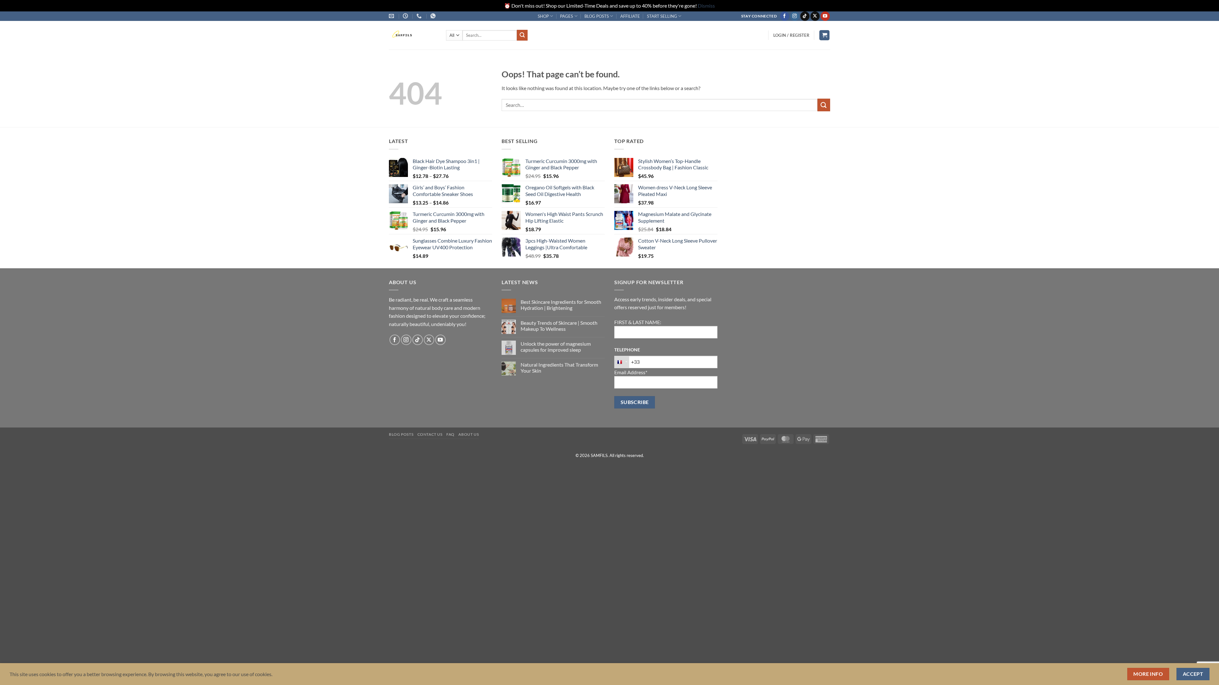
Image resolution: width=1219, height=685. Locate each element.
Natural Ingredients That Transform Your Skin (559, 368)
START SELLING (662, 16)
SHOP (543, 16)
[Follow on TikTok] (804, 16)
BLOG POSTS (596, 16)
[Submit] (522, 35)
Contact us (430, 434)
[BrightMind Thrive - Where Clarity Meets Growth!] (412, 35)
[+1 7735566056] (419, 16)
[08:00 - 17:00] (406, 16)
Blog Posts (401, 434)
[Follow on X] (815, 16)
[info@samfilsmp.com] (392, 16)
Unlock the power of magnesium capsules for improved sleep (556, 347)
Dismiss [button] (706, 6)
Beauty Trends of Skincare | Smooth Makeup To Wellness (559, 326)
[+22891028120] (433, 16)
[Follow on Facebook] (784, 16)
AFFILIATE (630, 16)
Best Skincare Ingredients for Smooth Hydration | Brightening (561, 305)
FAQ (450, 434)
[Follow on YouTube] (825, 16)
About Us (468, 434)
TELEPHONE (627, 349)
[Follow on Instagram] (794, 16)
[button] (791, 35)
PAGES (566, 16)
